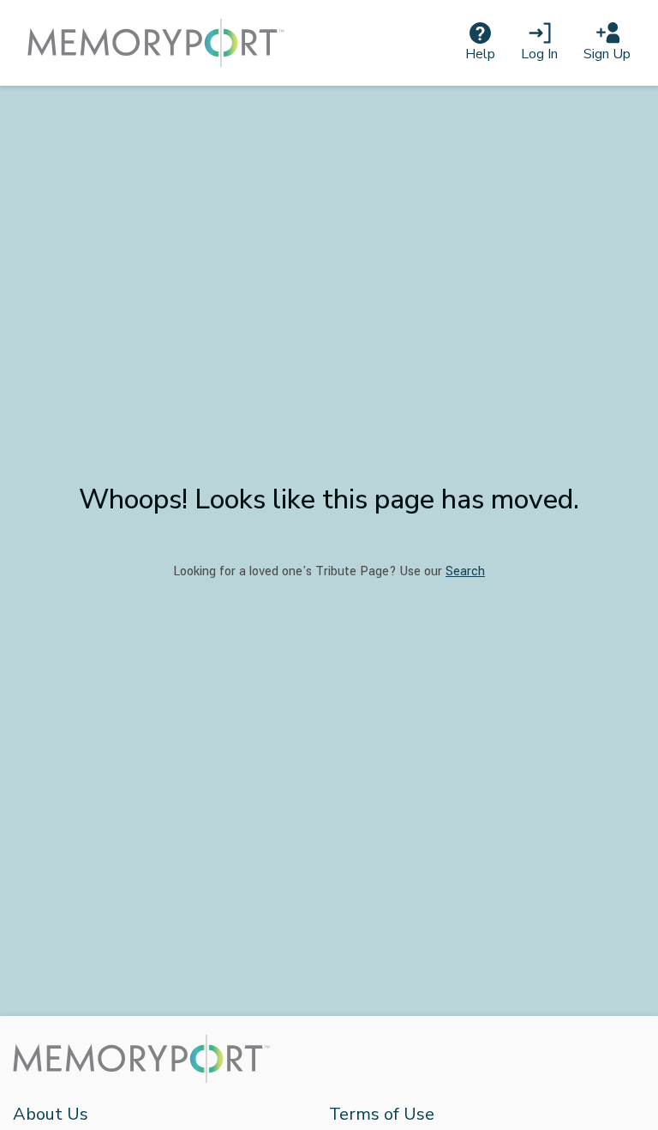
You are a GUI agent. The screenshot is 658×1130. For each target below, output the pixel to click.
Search (465, 571)
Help (480, 54)
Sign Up (607, 54)
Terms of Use (381, 1114)
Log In (539, 54)
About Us (50, 1114)
